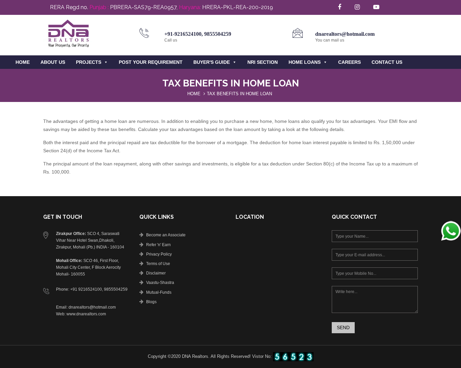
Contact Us (387, 62)
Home (23, 62)
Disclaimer (156, 273)
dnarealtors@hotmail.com (345, 34)
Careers (349, 62)
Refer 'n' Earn (158, 244)
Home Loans (305, 62)
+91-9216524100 (182, 34)
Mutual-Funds (158, 292)
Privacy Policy (159, 254)
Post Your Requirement (151, 62)
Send (343, 327)
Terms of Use (158, 263)
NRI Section (262, 62)
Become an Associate (166, 235)
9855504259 (217, 34)
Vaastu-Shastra (160, 282)
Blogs (151, 301)
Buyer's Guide (211, 62)
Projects (88, 62)
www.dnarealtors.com (86, 314)
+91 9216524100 (86, 289)
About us (52, 62)
